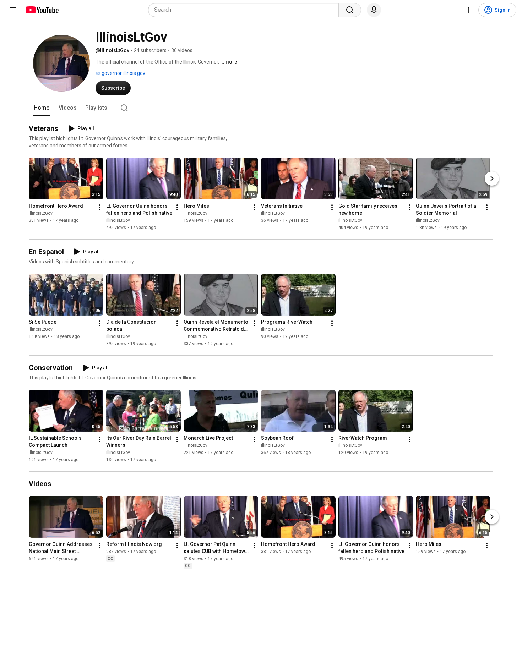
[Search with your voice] (374, 10)
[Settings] (468, 10)
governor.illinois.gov (122, 73)
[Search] (349, 10)
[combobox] (245, 10)
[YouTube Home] (42, 10)
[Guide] (13, 10)
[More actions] (100, 207)
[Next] (492, 178)
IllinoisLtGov (41, 213)
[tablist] (261, 107)
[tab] (41, 107)
